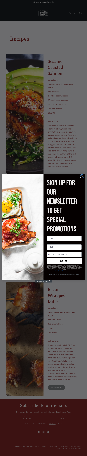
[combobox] (51, 254)
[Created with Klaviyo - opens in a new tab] (43, 281)
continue (64, 261)
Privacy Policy (58, 270)
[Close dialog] (82, 176)
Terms (63, 270)
